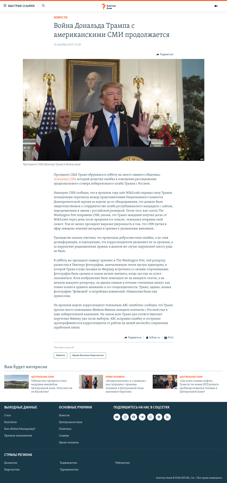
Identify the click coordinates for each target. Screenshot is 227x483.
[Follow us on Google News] (159, 417)
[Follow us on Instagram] (125, 417)
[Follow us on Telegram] (142, 417)
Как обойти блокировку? (19, 429)
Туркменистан (69, 469)
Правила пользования (18, 435)
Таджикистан (68, 463)
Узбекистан (122, 463)
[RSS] (167, 417)
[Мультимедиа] (216, 6)
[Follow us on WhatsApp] (150, 417)
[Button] (164, 54)
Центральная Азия (42, 377)
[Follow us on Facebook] (133, 417)
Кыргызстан (12, 469)
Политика (65, 429)
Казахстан (10, 463)
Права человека (115, 377)
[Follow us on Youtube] (117, 417)
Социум (64, 435)
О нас (7, 415)
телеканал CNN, (65, 179)
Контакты (10, 422)
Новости (60, 17)
